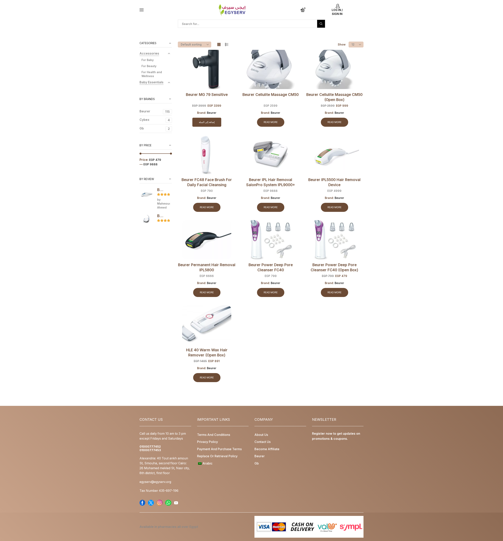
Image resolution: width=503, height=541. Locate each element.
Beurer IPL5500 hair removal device (334, 182)
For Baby (147, 60)
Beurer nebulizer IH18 (161, 216)
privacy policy (207, 442)
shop (165, 29)
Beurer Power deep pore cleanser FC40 (271, 267)
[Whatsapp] (168, 503)
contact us (262, 442)
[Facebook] (142, 503)
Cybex (155, 120)
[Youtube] (176, 503)
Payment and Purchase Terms (219, 449)
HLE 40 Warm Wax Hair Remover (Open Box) (207, 352)
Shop (154, 29)
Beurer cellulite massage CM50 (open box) (334, 97)
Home (144, 29)
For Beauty (148, 66)
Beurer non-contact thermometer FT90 (161, 190)
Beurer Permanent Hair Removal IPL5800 (206, 267)
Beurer (211, 112)
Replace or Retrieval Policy (217, 456)
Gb (155, 129)
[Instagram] (159, 503)
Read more (271, 122)
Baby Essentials (151, 82)
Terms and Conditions (213, 435)
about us (261, 435)
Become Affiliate (266, 449)
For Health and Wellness (151, 74)
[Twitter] (151, 503)
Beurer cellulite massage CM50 (270, 94)
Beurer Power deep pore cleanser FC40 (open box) (334, 267)
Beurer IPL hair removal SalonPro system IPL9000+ (270, 182)
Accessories (149, 53)
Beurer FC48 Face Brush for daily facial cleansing (207, 182)
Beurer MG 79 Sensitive (207, 94)
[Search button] (321, 24)
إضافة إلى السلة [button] (207, 122)
